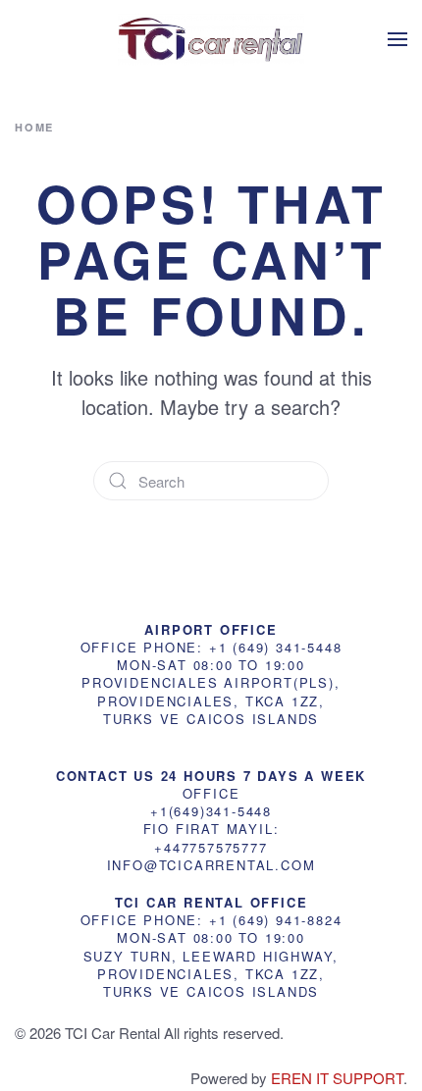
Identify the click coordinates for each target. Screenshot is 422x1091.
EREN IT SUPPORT (337, 1077)
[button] (397, 39)
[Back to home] (211, 39)
